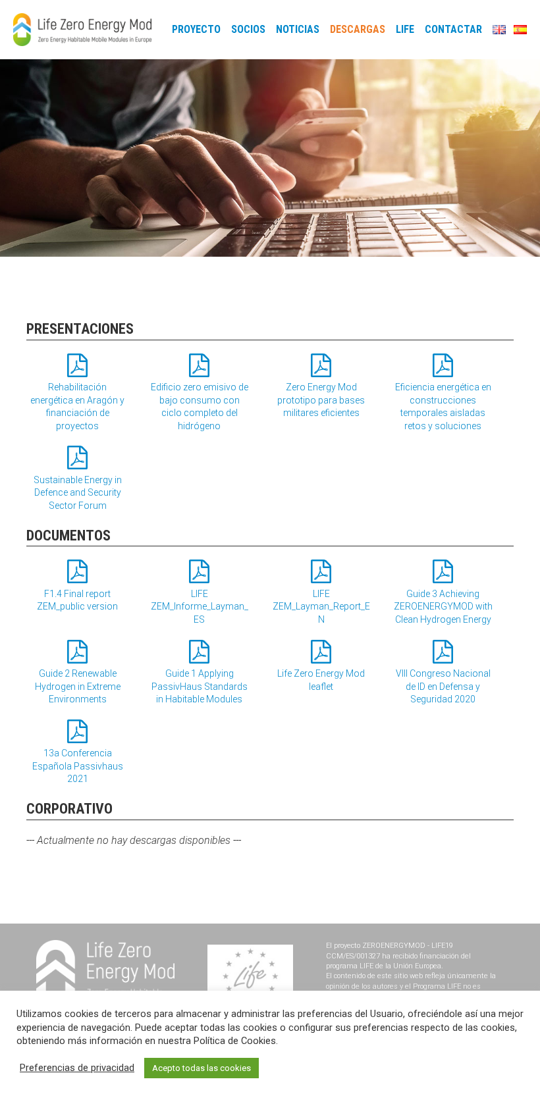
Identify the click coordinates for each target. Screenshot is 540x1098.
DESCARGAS (357, 29)
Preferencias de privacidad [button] (77, 1068)
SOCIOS (248, 29)
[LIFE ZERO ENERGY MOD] (82, 30)
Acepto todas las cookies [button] (201, 1068)
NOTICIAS (297, 29)
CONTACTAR (453, 29)
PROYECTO (196, 29)
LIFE (405, 29)
